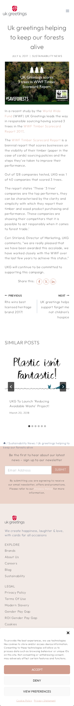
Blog (8, 570)
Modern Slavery (17, 605)
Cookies (11, 624)
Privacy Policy (43, 488)
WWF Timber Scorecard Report (36, 140)
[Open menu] (67, 11)
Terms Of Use (15, 599)
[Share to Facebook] (39, 282)
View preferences (37, 691)
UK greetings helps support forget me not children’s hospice (54, 306)
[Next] (63, 386)
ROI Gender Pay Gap (21, 618)
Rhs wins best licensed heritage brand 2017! (18, 304)
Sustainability (15, 576)
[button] (68, 633)
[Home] (4, 443)
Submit (60, 469)
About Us (12, 557)
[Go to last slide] (11, 386)
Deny (37, 680)
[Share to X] (46, 282)
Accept (37, 669)
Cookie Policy (24, 700)
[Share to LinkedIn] (53, 282)
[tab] (29, 426)
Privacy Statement (45, 700)
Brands (10, 551)
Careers (11, 563)
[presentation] (37, 372)
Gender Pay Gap (17, 611)
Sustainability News (47, 56)
